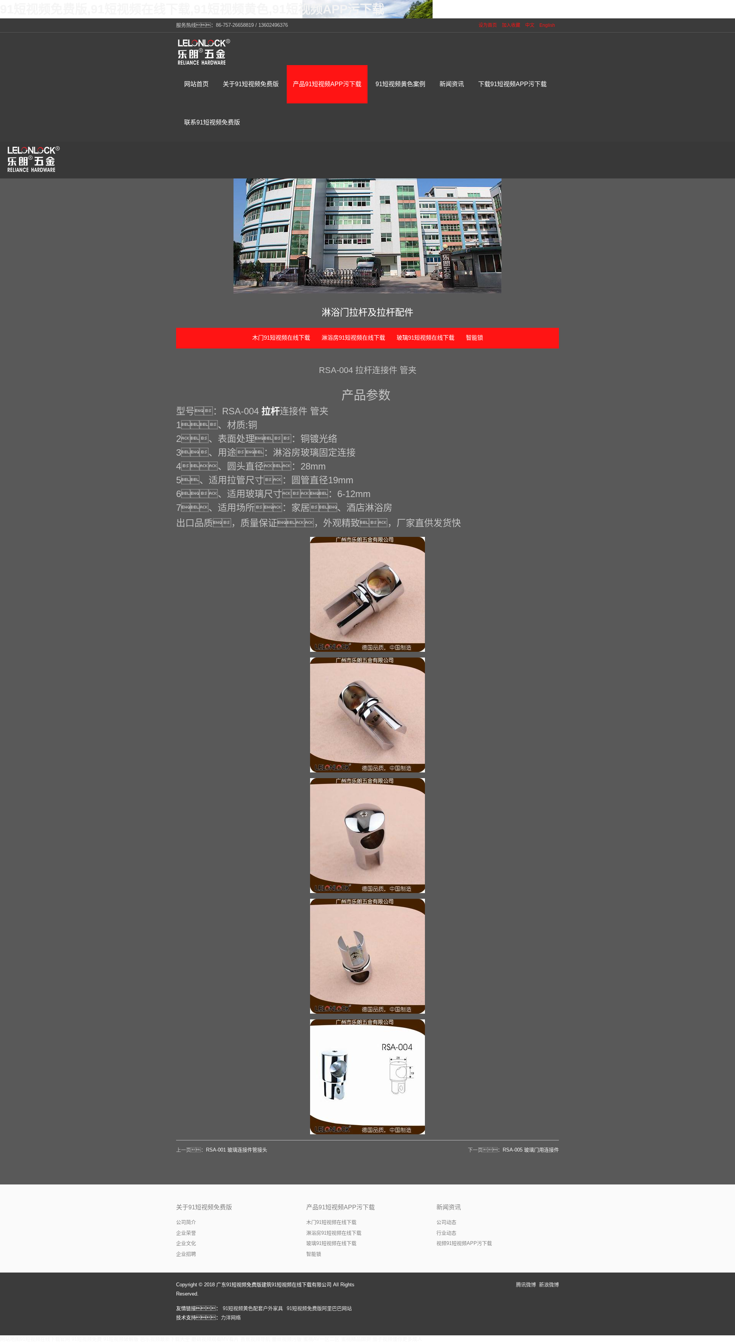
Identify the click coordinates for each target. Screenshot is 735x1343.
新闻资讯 (448, 1207)
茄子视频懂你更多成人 (397, 1339)
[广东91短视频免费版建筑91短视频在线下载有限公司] (205, 51)
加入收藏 (511, 25)
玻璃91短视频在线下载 (425, 337)
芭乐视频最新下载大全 (165, 1339)
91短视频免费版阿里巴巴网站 (319, 1308)
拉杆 (270, 411)
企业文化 (186, 1243)
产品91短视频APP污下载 (340, 1207)
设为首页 (488, 25)
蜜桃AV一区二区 (321, 1339)
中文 (529, 25)
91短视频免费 (87, 1339)
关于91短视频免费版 (204, 1207)
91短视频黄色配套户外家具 (253, 1308)
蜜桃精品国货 (356, 1339)
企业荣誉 (186, 1233)
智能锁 (474, 337)
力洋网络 (231, 1317)
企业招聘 (186, 1254)
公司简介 (186, 1222)
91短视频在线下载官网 (45, 1339)
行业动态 (446, 1233)
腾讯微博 (526, 1284)
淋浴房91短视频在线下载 (353, 337)
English (547, 25)
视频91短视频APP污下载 (464, 1243)
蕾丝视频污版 (287, 1339)
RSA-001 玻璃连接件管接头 (236, 1150)
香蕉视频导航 (255, 1339)
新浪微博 (549, 1284)
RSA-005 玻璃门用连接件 (531, 1150)
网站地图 (10, 1339)
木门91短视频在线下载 (281, 337)
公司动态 (446, 1222)
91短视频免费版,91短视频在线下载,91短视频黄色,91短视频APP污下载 (192, 9)
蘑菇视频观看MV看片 (215, 1339)
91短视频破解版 (121, 1339)
